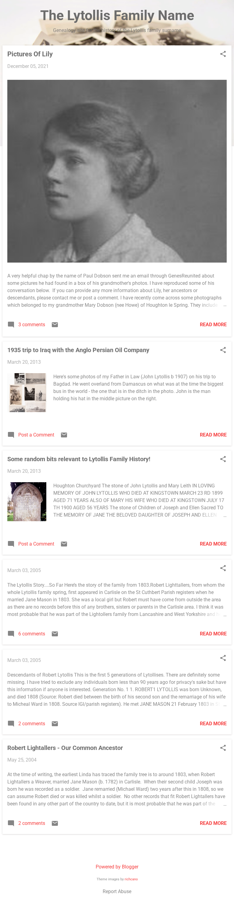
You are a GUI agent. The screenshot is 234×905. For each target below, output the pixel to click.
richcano (131, 879)
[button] (223, 54)
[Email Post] (54, 327)
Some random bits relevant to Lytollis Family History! (78, 459)
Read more (213, 324)
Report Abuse (117, 891)
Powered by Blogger (117, 867)
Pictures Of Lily (30, 54)
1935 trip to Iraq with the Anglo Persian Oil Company (78, 350)
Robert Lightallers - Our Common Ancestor (65, 747)
